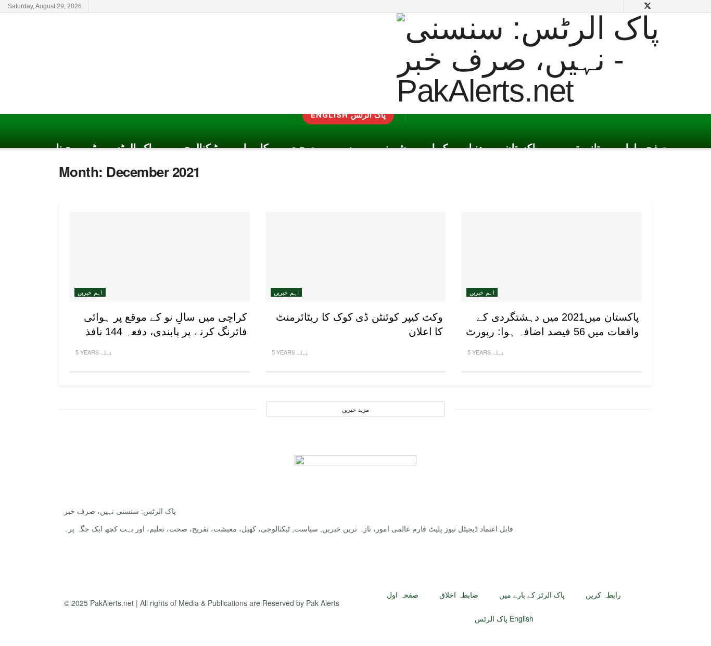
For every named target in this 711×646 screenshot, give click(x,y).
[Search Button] (614, 6)
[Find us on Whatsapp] (700, 6)
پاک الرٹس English (504, 618)
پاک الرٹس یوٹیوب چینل (103, 148)
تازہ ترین (580, 148)
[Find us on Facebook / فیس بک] (687, 6)
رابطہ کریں (603, 594)
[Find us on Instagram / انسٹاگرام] (674, 6)
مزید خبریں (355, 409)
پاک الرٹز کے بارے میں (532, 594)
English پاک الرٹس (348, 115)
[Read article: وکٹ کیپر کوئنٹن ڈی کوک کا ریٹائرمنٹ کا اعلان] (355, 257)
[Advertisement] (197, 62)
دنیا (476, 148)
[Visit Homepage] (545, 63)
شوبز (395, 148)
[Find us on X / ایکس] (647, 6)
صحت (302, 148)
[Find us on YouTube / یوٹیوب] (634, 6)
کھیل (437, 148)
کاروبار (253, 148)
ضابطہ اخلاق (458, 594)
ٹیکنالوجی (197, 148)
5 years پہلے (484, 352)
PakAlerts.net (112, 603)
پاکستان (521, 148)
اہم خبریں (481, 292)
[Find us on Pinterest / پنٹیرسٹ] (661, 6)
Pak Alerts (322, 603)
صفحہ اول (644, 148)
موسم (349, 148)
